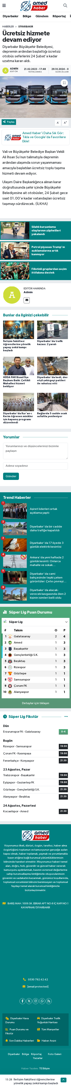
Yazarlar (37, 1058)
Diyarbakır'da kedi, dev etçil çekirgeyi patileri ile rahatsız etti (52, 380)
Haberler (8, 26)
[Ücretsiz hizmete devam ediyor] (35, 97)
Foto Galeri (54, 1054)
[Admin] (12, 294)
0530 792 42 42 (38, 979)
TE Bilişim (44, 1068)
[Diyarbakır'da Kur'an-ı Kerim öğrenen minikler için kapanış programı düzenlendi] (18, 401)
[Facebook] (22, 1001)
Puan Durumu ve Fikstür (17, 1031)
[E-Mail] (27, 300)
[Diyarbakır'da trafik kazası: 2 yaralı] (52, 329)
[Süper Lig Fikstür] (66, 716)
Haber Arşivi (49, 1040)
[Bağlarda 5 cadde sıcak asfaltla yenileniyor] (52, 401)
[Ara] (65, 6)
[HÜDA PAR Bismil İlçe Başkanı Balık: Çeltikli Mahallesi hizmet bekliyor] (18, 365)
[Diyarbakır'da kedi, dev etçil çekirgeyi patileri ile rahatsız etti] (52, 365)
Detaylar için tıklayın (35, 703)
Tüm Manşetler (50, 1029)
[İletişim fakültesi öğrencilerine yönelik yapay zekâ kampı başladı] (18, 329)
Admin (28, 292)
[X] (29, 1001)
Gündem (42, 16)
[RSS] (49, 1001)
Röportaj (59, 16)
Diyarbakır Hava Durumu (17, 1020)
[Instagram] (36, 1001)
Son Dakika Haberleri (21, 1040)
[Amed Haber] (34, 6)
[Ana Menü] (4, 5)
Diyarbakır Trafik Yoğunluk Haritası (48, 1020)
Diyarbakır (10, 16)
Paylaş (11, 122)
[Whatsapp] (42, 1001)
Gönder (11, 476)
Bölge (27, 16)
